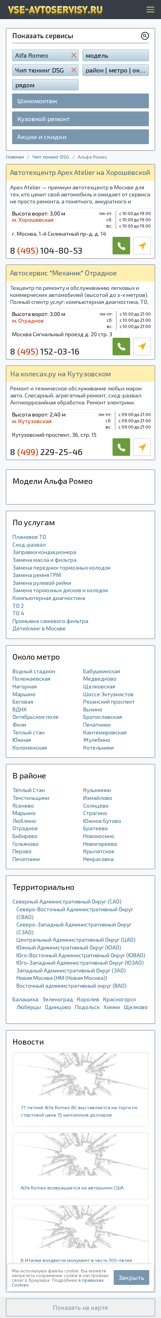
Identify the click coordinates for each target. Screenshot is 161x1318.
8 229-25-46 (46, 451)
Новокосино (98, 836)
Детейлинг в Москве (39, 628)
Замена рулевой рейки (42, 582)
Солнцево (96, 805)
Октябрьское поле (36, 716)
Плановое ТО (29, 536)
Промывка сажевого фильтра (50, 621)
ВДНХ (20, 709)
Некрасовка (98, 859)
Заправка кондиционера (44, 552)
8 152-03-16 (44, 351)
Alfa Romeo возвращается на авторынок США (72, 1187)
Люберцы (28, 1007)
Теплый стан (29, 732)
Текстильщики (31, 797)
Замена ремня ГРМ (37, 575)
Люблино (24, 820)
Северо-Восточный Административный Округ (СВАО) (74, 913)
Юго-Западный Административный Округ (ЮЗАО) (80, 962)
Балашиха (25, 999)
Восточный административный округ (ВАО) (71, 985)
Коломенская (30, 747)
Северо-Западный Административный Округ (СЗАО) (74, 928)
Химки (112, 1007)
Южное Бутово (102, 820)
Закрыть (131, 1277)
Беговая (23, 701)
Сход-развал (29, 544)
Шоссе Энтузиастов (108, 694)
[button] (80, 1307)
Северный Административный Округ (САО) (67, 901)
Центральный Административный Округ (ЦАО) (76, 939)
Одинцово (58, 1007)
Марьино (24, 694)
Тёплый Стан (29, 790)
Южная (22, 739)
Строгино (95, 813)
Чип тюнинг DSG (50, 156)
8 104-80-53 (46, 250)
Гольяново (26, 843)
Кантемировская (105, 732)
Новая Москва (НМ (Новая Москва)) (61, 977)
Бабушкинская (101, 671)
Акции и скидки (41, 136)
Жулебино (96, 739)
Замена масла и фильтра (45, 559)
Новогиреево (100, 843)
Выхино (92, 709)
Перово (22, 851)
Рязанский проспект (109, 701)
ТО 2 (18, 605)
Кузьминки (97, 790)
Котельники (98, 747)
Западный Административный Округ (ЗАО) (71, 970)
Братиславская (102, 716)
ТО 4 (18, 613)
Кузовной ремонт (43, 118)
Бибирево (25, 836)
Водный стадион (34, 671)
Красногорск (119, 999)
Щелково (136, 1007)
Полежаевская (31, 678)
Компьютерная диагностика (49, 598)
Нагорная (25, 686)
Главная (15, 156)
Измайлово (97, 797)
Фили (19, 724)
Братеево (95, 828)
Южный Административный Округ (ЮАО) (68, 947)
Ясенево (23, 805)
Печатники (97, 724)
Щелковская (99, 686)
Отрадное (25, 828)
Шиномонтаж (37, 100)
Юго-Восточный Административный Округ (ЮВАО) (80, 955)
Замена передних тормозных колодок (62, 567)
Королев (88, 999)
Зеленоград (57, 999)
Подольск (87, 1007)
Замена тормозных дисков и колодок (60, 590)
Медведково (99, 678)
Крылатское (98, 851)
